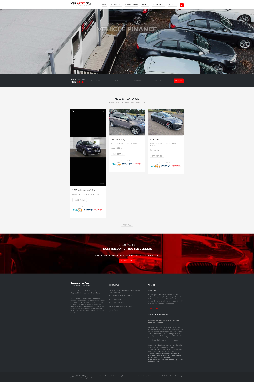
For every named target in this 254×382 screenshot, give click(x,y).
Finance (158, 376)
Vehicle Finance (131, 5)
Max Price (157, 80)
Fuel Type (98, 80)
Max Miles (137, 80)
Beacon (89, 378)
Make (116, 80)
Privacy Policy (142, 376)
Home (104, 5)
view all (127, 225)
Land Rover (170, 376)
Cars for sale (116, 5)
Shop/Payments (158, 5)
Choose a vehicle (127, 48)
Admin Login (179, 376)
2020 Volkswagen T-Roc (84, 190)
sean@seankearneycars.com (122, 306)
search (178, 81)
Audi (163, 376)
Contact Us (172, 5)
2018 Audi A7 (156, 139)
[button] (182, 3)
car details (80, 200)
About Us (145, 5)
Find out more (153, 308)
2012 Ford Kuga (118, 139)
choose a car (127, 261)
